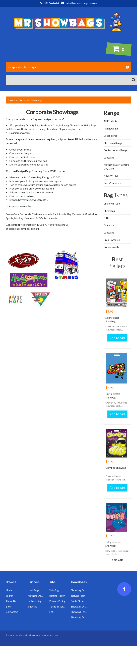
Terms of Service (58, 606)
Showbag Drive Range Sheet (87, 611)
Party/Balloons (112, 183)
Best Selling (110, 135)
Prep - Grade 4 (112, 239)
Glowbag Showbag (115, 467)
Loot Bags (33, 590)
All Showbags (111, 128)
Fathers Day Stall (37, 601)
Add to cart (117, 338)
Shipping (54, 590)
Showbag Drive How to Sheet (87, 606)
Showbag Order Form (83, 590)
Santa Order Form (81, 601)
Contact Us (12, 611)
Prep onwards (111, 247)
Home (11, 100)
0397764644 (51, 2)
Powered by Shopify (50, 635)
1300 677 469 (45, 224)
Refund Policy (57, 595)
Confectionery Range (115, 150)
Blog (8, 606)
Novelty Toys (111, 175)
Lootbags (109, 157)
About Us (11, 601)
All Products (110, 121)
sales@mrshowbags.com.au (81, 2)
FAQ (51, 611)
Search (9, 595)
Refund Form (78, 595)
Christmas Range (113, 143)
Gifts (106, 218)
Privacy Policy (57, 601)
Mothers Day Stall (38, 595)
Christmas (109, 210)
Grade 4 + (109, 225)
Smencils (32, 606)
